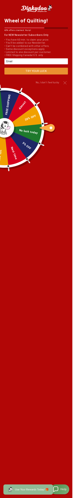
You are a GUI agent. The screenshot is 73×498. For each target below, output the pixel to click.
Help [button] (63, 489)
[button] (60, 489)
